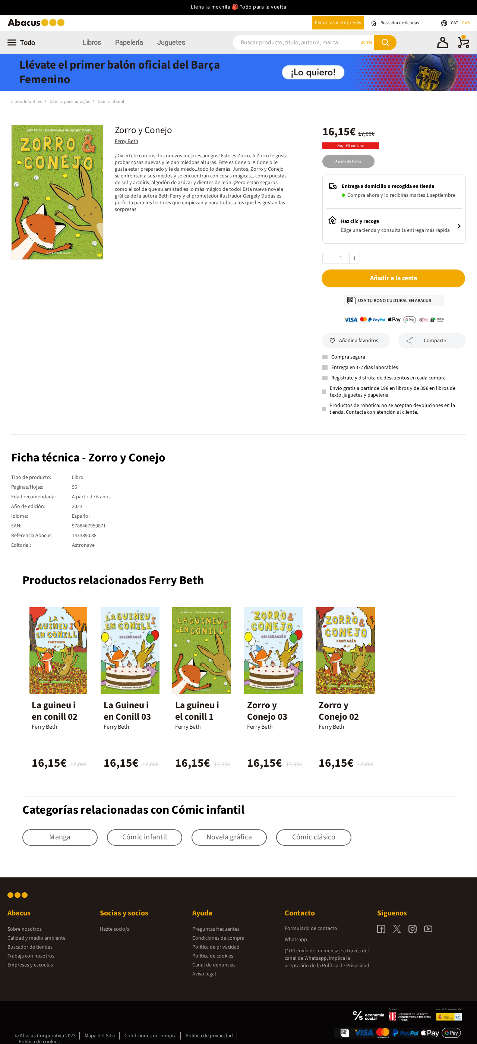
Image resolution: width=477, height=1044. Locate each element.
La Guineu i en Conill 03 (127, 710)
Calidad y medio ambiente (36, 938)
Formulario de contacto (311, 928)
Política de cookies (212, 956)
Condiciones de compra (218, 938)
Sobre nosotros (24, 929)
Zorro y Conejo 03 (267, 710)
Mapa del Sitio (100, 1036)
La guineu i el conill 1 (197, 710)
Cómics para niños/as (70, 101)
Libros (92, 42)
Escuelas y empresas (338, 22)
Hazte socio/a (115, 929)
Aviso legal (204, 974)
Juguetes (171, 42)
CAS (466, 23)
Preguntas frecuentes (216, 929)
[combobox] (286, 42)
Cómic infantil (111, 101)
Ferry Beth (126, 141)
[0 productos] (464, 46)
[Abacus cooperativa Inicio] (38, 25)
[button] (443, 44)
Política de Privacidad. (346, 965)
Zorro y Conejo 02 (339, 710)
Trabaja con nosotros (30, 956)
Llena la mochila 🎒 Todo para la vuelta (238, 7)
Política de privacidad (216, 947)
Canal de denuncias (214, 965)
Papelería (129, 42)
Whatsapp (296, 939)
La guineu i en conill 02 (55, 710)
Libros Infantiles (26, 101)
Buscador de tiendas (30, 947)
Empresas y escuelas (30, 965)
